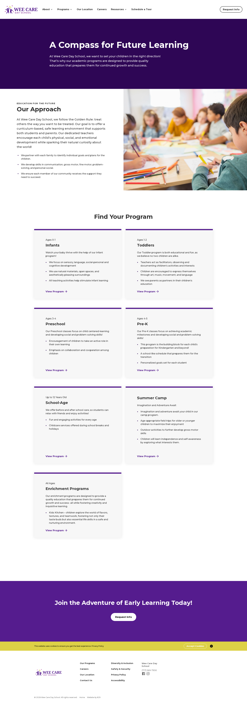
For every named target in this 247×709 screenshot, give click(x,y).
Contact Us (86, 680)
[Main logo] (48, 672)
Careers (102, 9)
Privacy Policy (98, 646)
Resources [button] (117, 9)
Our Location (85, 9)
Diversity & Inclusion (122, 663)
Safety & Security (120, 669)
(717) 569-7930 (149, 670)
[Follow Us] (144, 675)
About (46, 9)
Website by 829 (93, 697)
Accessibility (118, 680)
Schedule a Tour (141, 9)
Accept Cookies (195, 646)
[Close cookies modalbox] (211, 646)
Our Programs (87, 663)
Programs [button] (63, 9)
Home (82, 697)
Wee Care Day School (149, 664)
